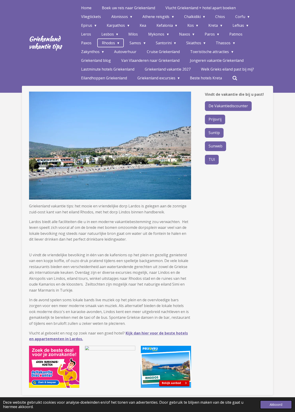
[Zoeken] (235, 78)
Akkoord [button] (276, 404)
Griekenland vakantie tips (45, 42)
